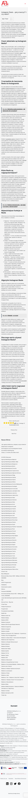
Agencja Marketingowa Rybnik (8, 538)
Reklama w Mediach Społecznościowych (10, 668)
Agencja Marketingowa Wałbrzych (9, 558)
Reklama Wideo (4, 684)
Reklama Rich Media (6, 648)
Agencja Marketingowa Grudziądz (9, 486)
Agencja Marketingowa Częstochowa (10, 470)
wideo (21, 53)
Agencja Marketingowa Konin (8, 504)
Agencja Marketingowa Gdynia (8, 479)
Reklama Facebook (5, 622)
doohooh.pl (11, 793)
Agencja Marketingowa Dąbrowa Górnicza (11, 473)
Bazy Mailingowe (5, 573)
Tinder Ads (3, 695)
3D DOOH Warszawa (6, 457)
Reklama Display (5, 617)
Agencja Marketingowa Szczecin (8, 549)
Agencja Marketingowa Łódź (8, 515)
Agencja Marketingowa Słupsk (8, 544)
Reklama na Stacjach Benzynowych (9, 642)
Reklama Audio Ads (5, 615)
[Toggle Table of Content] (10, 19)
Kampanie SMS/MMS (6, 591)
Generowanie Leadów (6, 587)
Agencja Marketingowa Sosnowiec (9, 546)
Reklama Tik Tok (5, 653)
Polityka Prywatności (6, 606)
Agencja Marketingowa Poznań (8, 531)
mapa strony (17, 793)
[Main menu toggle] (25, 3)
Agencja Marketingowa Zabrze (8, 567)
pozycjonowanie (23, 380)
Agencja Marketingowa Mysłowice (9, 517)
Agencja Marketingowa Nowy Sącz (9, 520)
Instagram (23, 34)
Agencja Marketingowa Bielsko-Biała (9, 461)
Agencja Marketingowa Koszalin (8, 506)
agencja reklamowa (8, 444)
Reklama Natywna (5, 644)
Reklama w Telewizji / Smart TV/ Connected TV (12, 679)
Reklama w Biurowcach (6, 659)
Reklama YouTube (5, 690)
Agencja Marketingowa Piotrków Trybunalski (11, 526)
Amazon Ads (4, 571)
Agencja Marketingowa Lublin (8, 513)
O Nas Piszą (4, 604)
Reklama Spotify (5, 651)
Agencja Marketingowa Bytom (8, 466)
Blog (2, 580)
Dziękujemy (4, 584)
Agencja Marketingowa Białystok (8, 459)
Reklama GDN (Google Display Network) (10, 624)
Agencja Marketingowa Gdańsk (8, 477)
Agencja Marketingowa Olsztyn (8, 522)
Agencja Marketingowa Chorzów (9, 468)
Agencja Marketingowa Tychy (8, 555)
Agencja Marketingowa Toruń (8, 553)
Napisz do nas (3, 778)
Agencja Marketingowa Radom (8, 533)
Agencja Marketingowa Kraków (8, 508)
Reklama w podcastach (6, 670)
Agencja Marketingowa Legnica (8, 511)
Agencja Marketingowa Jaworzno (9, 493)
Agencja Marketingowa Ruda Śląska (9, 535)
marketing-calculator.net (5, 797)
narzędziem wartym (10, 139)
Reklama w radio (5, 675)
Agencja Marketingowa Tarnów (8, 551)
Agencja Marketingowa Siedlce (8, 542)
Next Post (14, 433)
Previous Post (14, 430)
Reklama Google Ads (6, 626)
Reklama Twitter (5, 655)
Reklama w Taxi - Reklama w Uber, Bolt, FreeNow (12, 677)
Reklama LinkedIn (5, 631)
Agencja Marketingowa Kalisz (8, 497)
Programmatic (4, 608)
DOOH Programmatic (6, 582)
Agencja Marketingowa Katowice (9, 499)
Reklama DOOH (4, 620)
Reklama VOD (4, 657)
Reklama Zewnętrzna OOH (7, 693)
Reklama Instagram (5, 629)
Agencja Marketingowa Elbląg (8, 475)
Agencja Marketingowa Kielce (8, 502)
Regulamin (11, 778)
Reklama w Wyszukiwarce (7, 682)
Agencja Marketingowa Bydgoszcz (9, 464)
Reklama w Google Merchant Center (9, 662)
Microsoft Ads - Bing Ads (7, 602)
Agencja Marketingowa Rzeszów (8, 540)
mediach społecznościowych (8, 88)
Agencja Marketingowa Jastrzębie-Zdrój (10, 491)
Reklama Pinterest (5, 646)
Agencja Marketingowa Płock (8, 529)
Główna (3, 589)
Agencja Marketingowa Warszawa (9, 560)
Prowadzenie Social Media (7, 611)
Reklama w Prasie (5, 673)
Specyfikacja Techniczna (20, 778)
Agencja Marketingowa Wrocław (8, 564)
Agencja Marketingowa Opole (8, 524)
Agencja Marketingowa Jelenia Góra (9, 495)
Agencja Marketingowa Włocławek (9, 562)
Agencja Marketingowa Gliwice (8, 482)
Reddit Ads (3, 613)
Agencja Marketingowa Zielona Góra (9, 569)
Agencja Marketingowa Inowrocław (9, 488)
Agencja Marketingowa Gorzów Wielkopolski (11, 484)
